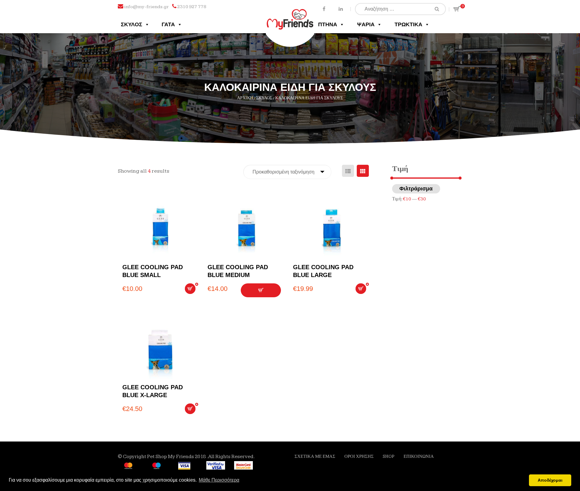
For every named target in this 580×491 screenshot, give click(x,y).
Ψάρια (366, 24)
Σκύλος (131, 24)
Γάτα (168, 24)
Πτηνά (327, 24)
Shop (389, 456)
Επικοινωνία (419, 456)
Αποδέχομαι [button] (550, 480)
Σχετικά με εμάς (315, 456)
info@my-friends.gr (146, 7)
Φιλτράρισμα (416, 189)
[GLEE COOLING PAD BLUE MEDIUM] (246, 230)
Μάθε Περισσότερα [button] (219, 480)
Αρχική (245, 98)
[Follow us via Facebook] (324, 8)
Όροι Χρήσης (359, 456)
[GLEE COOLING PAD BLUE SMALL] (160, 230)
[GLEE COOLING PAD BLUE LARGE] (331, 230)
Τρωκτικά (408, 24)
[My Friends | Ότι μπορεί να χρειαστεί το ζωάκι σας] (290, 14)
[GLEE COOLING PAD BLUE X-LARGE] (160, 350)
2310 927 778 (191, 7)
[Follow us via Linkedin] (340, 8)
